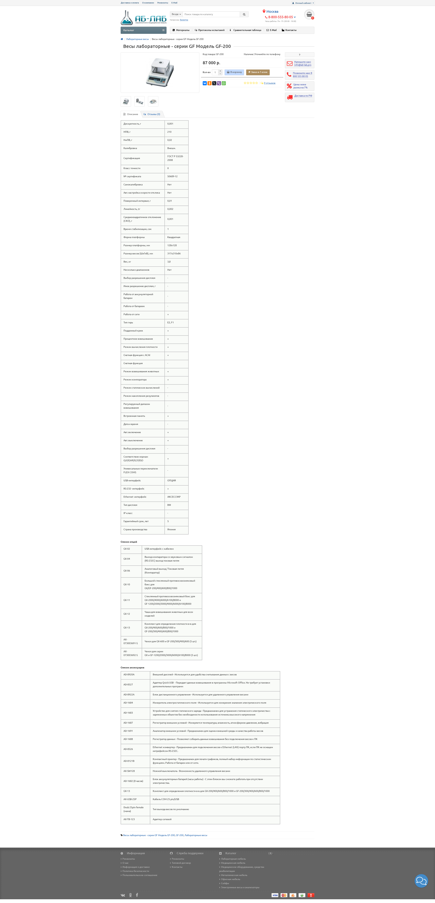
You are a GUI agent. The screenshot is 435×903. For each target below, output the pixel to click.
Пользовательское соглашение (140, 875)
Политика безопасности (136, 871)
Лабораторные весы (196, 835)
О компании (148, 3)
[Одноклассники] (209, 83)
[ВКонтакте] (205, 83)
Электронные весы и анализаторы (240, 887)
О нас (126, 863)
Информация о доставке (136, 867)
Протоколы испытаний (211, 30)
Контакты (291, 30)
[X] (214, 83)
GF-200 (180, 835)
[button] (421, 881)
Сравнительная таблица (247, 30)
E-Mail (174, 3)
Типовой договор (181, 863)
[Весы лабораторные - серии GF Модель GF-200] (160, 72)
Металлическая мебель (234, 875)
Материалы (182, 30)
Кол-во (207, 72)
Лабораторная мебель (233, 858)
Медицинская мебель (233, 863)
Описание (132, 114)
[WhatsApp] (224, 83)
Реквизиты (162, 3)
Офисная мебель (230, 879)
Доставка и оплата (130, 3)
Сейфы (225, 883)
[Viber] (219, 83)
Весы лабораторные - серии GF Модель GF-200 (149, 835)
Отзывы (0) (153, 114)
